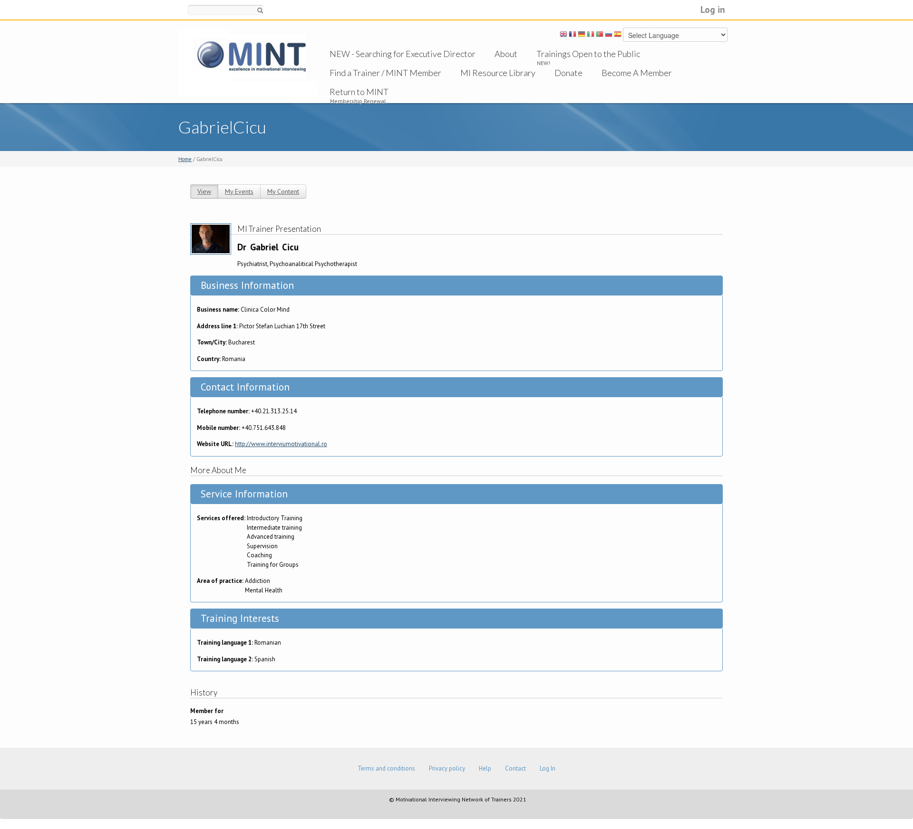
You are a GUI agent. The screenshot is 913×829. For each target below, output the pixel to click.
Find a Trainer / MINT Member (385, 72)
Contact (515, 768)
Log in (712, 9)
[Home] (247, 62)
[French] (572, 35)
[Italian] (590, 35)
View (204, 191)
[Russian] (608, 35)
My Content (283, 191)
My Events (239, 191)
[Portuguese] (599, 35)
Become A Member (637, 72)
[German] (581, 35)
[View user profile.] (210, 238)
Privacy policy (447, 768)
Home (185, 159)
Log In (547, 768)
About (506, 53)
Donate (568, 72)
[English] (563, 35)
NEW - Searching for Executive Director (403, 53)
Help (485, 768)
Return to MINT (359, 91)
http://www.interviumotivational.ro (281, 444)
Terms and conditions (386, 768)
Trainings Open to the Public (588, 53)
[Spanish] (618, 35)
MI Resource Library (497, 72)
